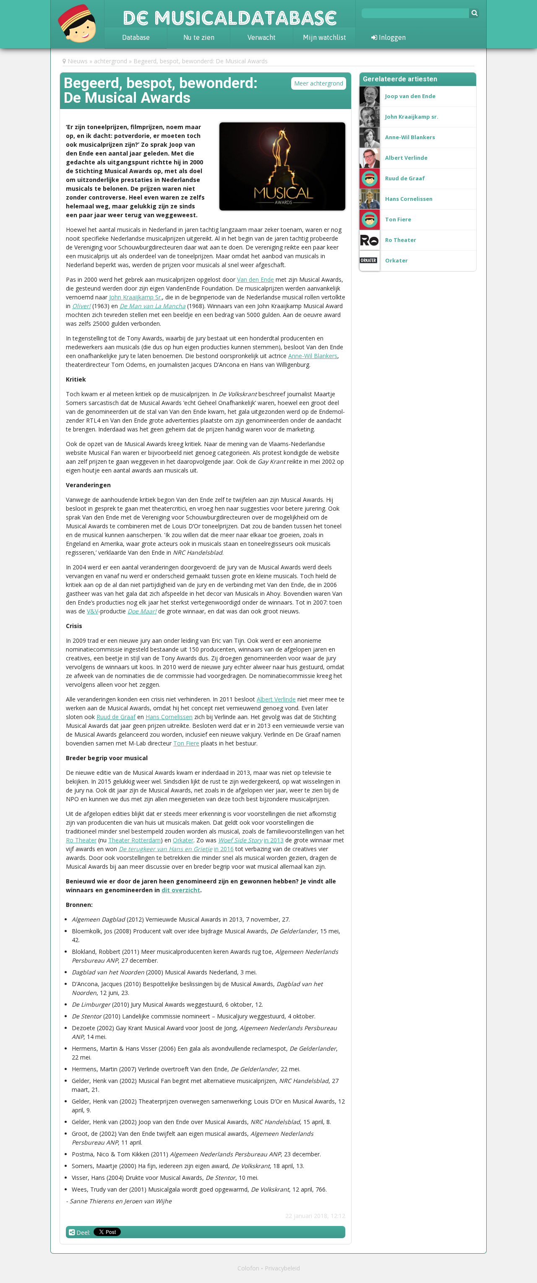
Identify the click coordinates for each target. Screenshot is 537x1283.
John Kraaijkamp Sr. (135, 297)
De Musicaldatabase (230, 13)
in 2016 (224, 849)
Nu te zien (198, 37)
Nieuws (78, 61)
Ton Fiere (186, 743)
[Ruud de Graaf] (405, 171)
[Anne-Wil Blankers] (410, 130)
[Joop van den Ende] (410, 89)
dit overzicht (181, 890)
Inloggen (391, 37)
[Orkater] (396, 253)
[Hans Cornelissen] (409, 191)
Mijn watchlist (324, 37)
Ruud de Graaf (116, 717)
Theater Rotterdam (134, 840)
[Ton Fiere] (398, 212)
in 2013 (274, 840)
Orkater (183, 840)
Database (136, 37)
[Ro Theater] (400, 232)
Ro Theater (81, 840)
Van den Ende (255, 279)
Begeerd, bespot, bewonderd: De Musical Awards (200, 61)
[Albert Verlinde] (406, 150)
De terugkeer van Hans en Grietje (165, 849)
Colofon (248, 1268)
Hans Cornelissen (169, 717)
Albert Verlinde (276, 699)
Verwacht (262, 37)
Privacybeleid (282, 1268)
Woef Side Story (240, 840)
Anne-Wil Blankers (312, 356)
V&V (92, 611)
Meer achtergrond (318, 83)
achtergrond (110, 61)
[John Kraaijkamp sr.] (411, 109)
